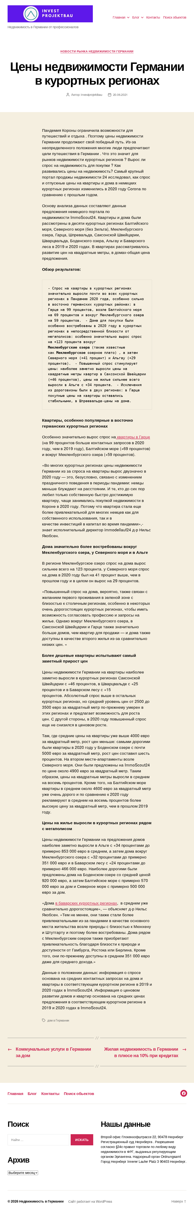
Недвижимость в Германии (41, 1201)
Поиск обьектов (174, 17)
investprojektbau (91, 94)
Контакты (153, 17)
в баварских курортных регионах (86, 903)
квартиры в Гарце (133, 436)
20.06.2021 (120, 94)
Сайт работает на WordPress (90, 1201)
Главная (119, 17)
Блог (135, 17)
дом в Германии (58, 1020)
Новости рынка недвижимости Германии (96, 51)
